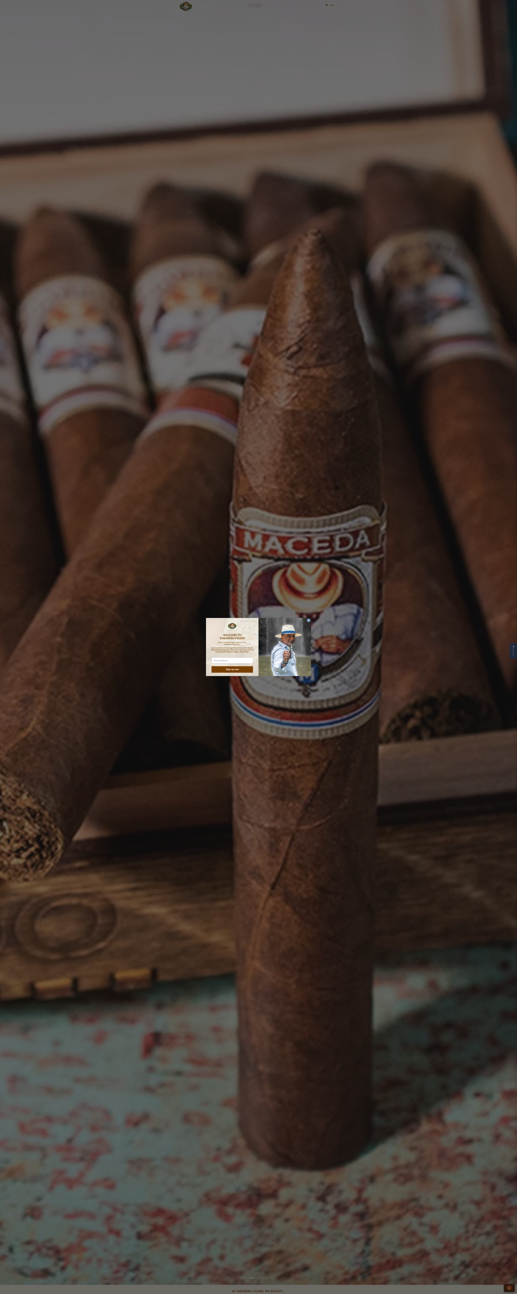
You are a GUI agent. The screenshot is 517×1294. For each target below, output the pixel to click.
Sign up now (232, 669)
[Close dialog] (308, 620)
